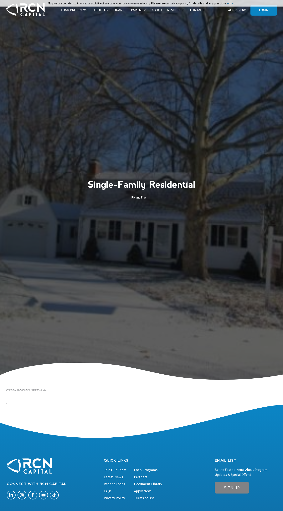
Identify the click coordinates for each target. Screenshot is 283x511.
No (233, 3)
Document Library (148, 484)
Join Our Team (115, 470)
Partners (140, 477)
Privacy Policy (114, 498)
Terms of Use (144, 498)
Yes (229, 3)
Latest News (113, 477)
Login (263, 10)
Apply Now (237, 10)
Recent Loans (114, 484)
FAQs (107, 491)
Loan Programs (145, 470)
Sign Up (232, 488)
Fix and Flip (138, 197)
